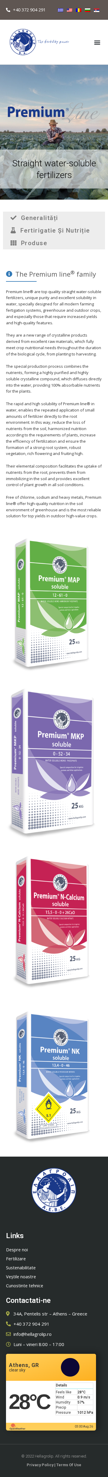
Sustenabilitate (21, 1267)
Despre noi (17, 1250)
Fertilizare (16, 1259)
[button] (97, 42)
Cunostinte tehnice (24, 1285)
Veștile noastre (21, 1276)
